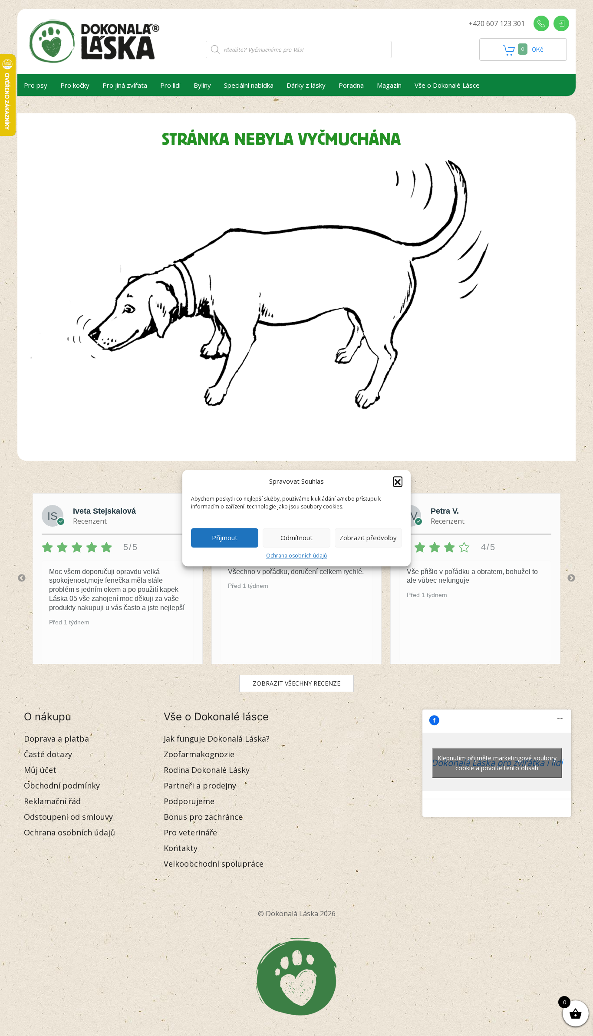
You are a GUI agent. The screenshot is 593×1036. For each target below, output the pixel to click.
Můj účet (40, 770)
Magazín (389, 85)
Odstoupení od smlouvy (68, 817)
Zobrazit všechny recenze (296, 683)
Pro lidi (170, 85)
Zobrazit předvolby (368, 537)
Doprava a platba (56, 738)
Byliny (202, 85)
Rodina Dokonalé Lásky (207, 770)
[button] (397, 481)
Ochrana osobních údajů (296, 555)
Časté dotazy (48, 754)
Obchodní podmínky (62, 785)
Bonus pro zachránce (203, 817)
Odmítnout (296, 537)
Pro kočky (74, 85)
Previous (21, 578)
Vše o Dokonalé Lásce (447, 85)
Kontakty (181, 848)
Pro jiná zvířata (124, 85)
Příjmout (224, 537)
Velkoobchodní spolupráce (214, 863)
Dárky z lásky (306, 85)
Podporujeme (189, 801)
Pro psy (35, 85)
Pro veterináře (190, 832)
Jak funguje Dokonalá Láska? (217, 738)
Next (571, 578)
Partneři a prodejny (200, 785)
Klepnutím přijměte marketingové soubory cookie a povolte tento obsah (497, 763)
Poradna (351, 85)
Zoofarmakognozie (199, 754)
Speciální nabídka (248, 85)
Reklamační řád (52, 801)
